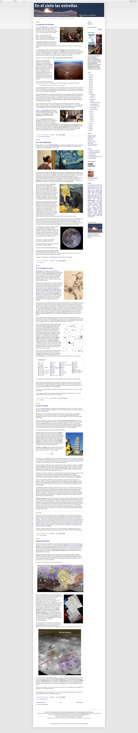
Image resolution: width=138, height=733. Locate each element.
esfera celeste (91, 206)
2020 (90, 84)
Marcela (54, 172)
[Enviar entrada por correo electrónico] (57, 134)
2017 (90, 89)
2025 (90, 76)
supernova (99, 214)
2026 (90, 74)
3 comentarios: (52, 533)
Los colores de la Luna (50, 236)
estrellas (41, 399)
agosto (91, 101)
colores (89, 201)
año (96, 200)
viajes (101, 215)
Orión (93, 193)
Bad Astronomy (90, 143)
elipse (97, 205)
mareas (95, 211)
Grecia (92, 188)
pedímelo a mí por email (96, 62)
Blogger (86, 723)
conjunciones (99, 201)
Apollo (92, 184)
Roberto (69, 145)
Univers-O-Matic (92, 153)
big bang (46, 136)
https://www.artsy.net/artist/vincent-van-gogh (62, 257)
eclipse (100, 204)
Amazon (94, 57)
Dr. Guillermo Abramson (83, 713)
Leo (94, 190)
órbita (92, 216)
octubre (91, 97)
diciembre (92, 94)
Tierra (95, 196)
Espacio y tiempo (42, 406)
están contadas (47, 389)
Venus (89, 197)
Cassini (97, 184)
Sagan (92, 195)
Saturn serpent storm (98, 195)
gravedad (95, 210)
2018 (90, 87)
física (49, 136)
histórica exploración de (62, 545)
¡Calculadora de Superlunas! (94, 150)
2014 (90, 123)
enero (91, 121)
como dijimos (43, 196)
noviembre (92, 96)
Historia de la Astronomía (92, 141)
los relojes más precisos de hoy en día (47, 500)
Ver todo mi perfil (91, 179)
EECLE (101, 186)
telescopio (90, 215)
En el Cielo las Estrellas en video (95, 156)
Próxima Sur (90, 139)
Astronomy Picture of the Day (93, 144)
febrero (91, 119)
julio (91, 111)
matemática (44, 535)
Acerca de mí (42, 18)
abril (91, 116)
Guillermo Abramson (93, 178)
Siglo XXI (98, 59)
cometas (93, 201)
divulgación (95, 204)
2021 (90, 82)
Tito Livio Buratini (63, 481)
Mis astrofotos (62, 18)
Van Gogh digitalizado (43, 142)
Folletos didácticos (92, 158)
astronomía (42, 136)
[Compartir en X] (61, 135)
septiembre (92, 99)
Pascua (96, 193)
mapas (93, 211)
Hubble (43, 51)
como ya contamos (44, 442)
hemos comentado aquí (58, 99)
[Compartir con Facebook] (63, 135)
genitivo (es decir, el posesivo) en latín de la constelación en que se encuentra (49, 291)
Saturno (89, 196)
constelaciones (91, 203)
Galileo (89, 188)
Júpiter (89, 190)
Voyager (98, 197)
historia (100, 210)
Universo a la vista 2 (91, 140)
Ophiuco (89, 193)
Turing (98, 196)
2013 (90, 125)
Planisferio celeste (92, 155)
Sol (92, 196)
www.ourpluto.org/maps (41, 620)
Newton (89, 192)
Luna (43, 262)
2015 (90, 92)
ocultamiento (90, 213)
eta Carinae (99, 208)
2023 (90, 79)
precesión (89, 214)
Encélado (89, 187)
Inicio (36, 18)
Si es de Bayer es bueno (44, 268)
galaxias (89, 210)
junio (91, 113)
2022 (90, 81)
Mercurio (89, 191)
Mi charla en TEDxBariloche (94, 152)
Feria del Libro (99, 187)
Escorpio (93, 187)
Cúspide (94, 59)
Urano (101, 196)
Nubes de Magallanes (97, 192)
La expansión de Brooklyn (45, 24)
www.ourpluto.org (70, 687)
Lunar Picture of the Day (92, 145)
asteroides (99, 198)
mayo (91, 114)
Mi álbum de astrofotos (92, 136)
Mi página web (70, 18)
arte (41, 262)
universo (97, 215)
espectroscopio (99, 206)
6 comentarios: (52, 260)
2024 (90, 77)
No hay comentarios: (53, 398)
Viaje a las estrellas (93, 197)
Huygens (98, 188)
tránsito (93, 215)
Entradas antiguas (79, 702)
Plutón (101, 193)
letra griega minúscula (48, 289)
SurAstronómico (90, 138)
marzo (91, 118)
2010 (90, 130)
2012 (90, 126)
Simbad (39, 354)
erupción (100, 205)
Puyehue (89, 195)
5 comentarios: (52, 134)
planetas (100, 213)
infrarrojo (89, 211)
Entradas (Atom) (44, 704)
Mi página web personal (92, 135)
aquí (65, 99)
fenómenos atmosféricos (93, 209)
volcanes (89, 216)
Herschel (95, 188)
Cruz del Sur (95, 186)
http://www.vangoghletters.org (51, 247)
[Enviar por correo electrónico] (59, 135)
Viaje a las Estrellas (40, 523)
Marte (101, 190)
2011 (90, 128)
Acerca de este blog (52, 18)
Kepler (92, 190)
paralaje (95, 213)
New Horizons (99, 191)
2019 (90, 86)
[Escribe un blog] (60, 135)
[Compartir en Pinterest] (64, 135)
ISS (101, 188)
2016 (90, 91)
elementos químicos (91, 205)
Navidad (93, 191)
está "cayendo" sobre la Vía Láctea (43, 100)
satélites (94, 214)
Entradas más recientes (40, 702)
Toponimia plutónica (43, 541)
